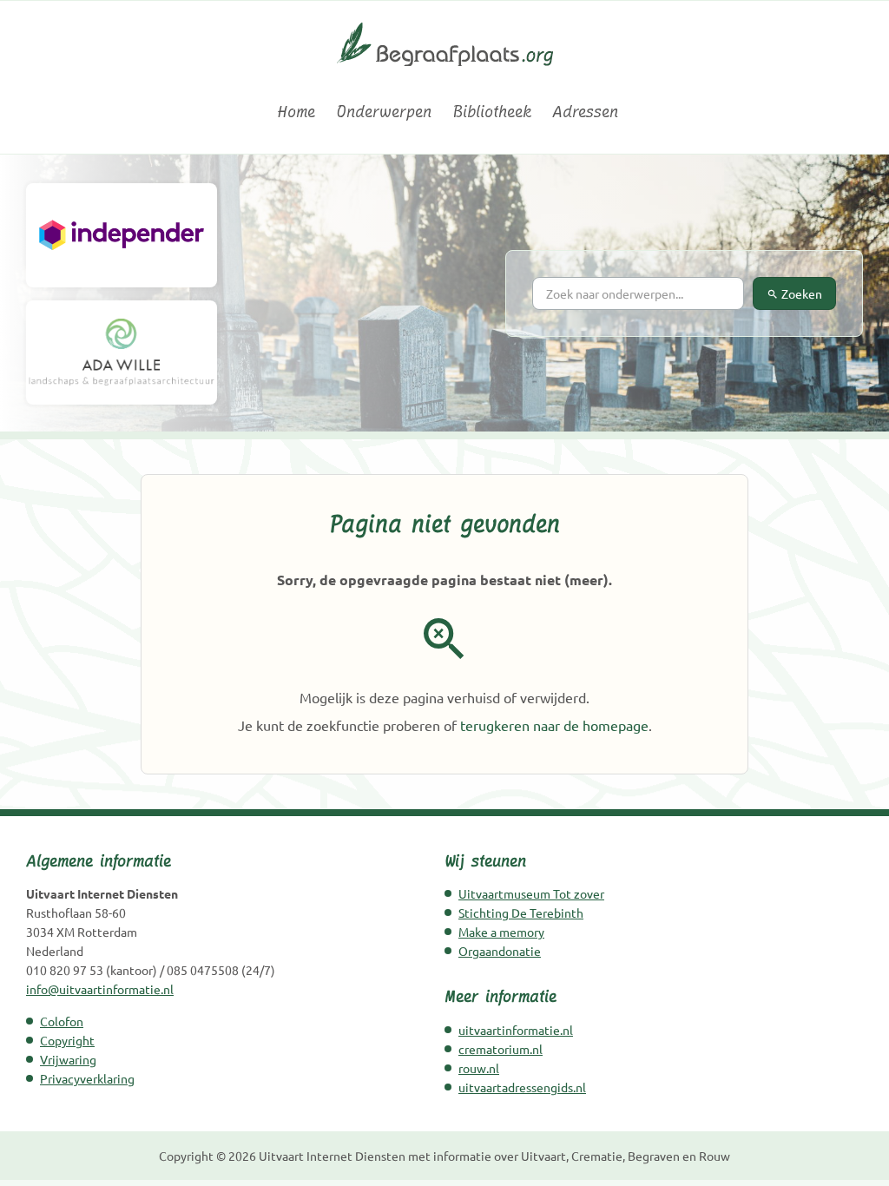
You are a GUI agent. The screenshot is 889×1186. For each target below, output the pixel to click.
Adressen (585, 111)
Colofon (61, 1021)
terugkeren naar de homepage (554, 725)
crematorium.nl (500, 1049)
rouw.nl (478, 1068)
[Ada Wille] (121, 352)
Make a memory (501, 931)
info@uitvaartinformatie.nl (100, 989)
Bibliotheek (491, 111)
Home (296, 111)
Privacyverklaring (87, 1078)
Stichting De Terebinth (520, 912)
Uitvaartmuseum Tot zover (531, 893)
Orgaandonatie (499, 951)
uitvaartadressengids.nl (522, 1087)
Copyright (67, 1040)
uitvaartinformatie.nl (515, 1030)
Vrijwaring (68, 1059)
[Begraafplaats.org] (445, 74)
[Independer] (121, 235)
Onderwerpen (383, 111)
